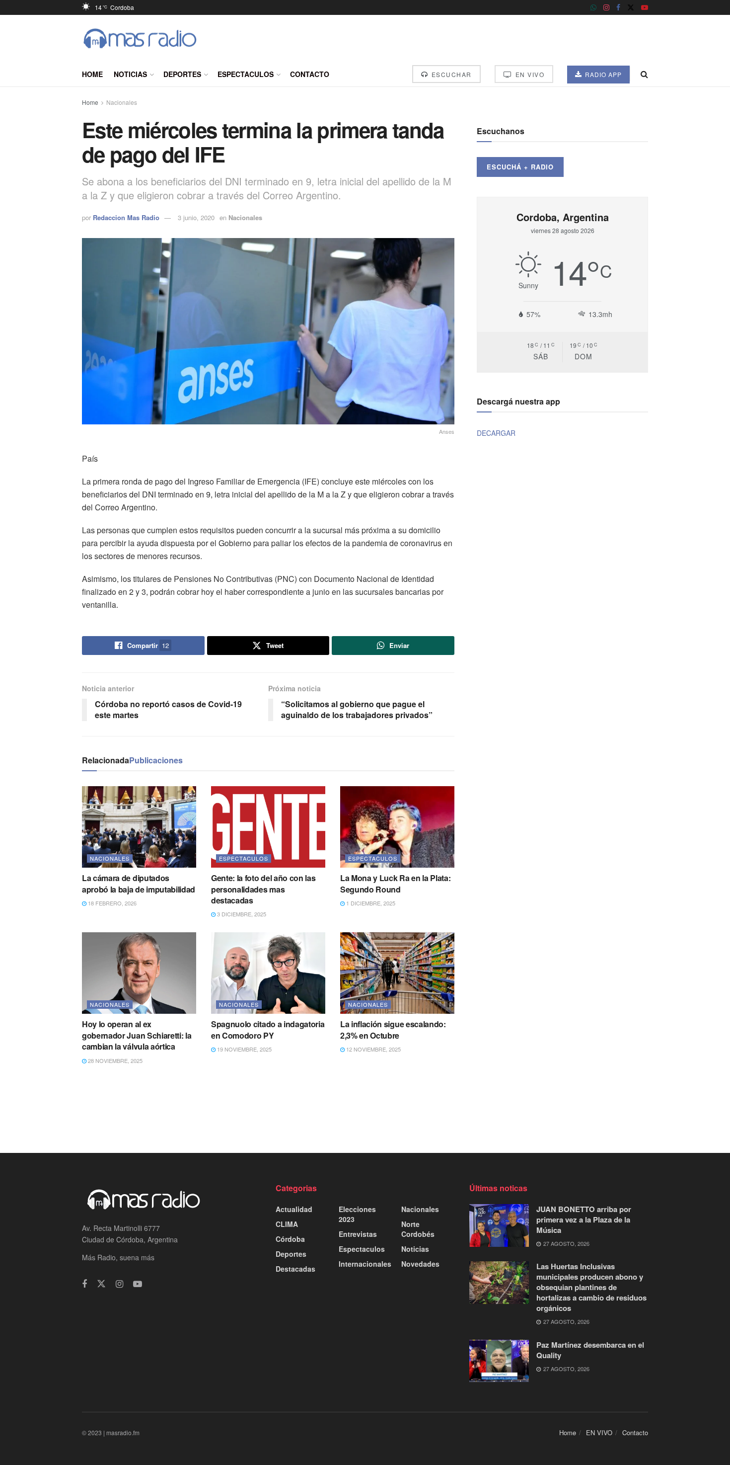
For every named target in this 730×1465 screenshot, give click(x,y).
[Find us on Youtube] (644, 7)
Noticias (130, 74)
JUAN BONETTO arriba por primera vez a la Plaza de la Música (583, 1219)
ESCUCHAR (450, 74)
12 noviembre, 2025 (373, 1049)
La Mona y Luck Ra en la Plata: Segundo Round (395, 883)
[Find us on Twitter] (630, 7)
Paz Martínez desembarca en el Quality (590, 1350)
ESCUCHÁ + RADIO (520, 166)
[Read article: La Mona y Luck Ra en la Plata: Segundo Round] (397, 827)
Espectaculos (246, 74)
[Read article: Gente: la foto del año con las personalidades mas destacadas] (268, 827)
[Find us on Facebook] (618, 7)
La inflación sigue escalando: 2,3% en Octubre (393, 1029)
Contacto (309, 74)
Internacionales (365, 1264)
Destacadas (295, 1269)
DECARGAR (496, 433)
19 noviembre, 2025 (244, 1049)
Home (92, 74)
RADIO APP (602, 74)
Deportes (182, 74)
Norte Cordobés (418, 1229)
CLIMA (287, 1224)
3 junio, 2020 (196, 217)
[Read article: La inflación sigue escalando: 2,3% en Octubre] (397, 973)
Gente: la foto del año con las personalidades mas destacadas (263, 889)
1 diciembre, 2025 (370, 903)
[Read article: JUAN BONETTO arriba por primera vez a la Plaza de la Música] (499, 1225)
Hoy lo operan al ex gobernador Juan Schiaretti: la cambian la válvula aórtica (136, 1035)
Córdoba (290, 1239)
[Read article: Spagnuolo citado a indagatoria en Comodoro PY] (268, 973)
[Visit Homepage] (140, 38)
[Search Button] (644, 74)
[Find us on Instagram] (606, 7)
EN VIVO (528, 74)
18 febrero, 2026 (111, 903)
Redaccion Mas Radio (126, 217)
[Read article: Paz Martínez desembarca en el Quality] (499, 1361)
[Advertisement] (365, 1108)
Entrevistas (358, 1234)
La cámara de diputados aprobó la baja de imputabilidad (138, 883)
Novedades (420, 1264)
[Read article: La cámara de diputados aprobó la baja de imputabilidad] (139, 827)
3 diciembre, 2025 (241, 914)
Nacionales (121, 102)
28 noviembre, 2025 (114, 1060)
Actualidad (294, 1209)
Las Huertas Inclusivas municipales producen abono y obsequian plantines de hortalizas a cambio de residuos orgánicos (591, 1287)
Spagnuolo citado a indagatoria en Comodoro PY (267, 1029)
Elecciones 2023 (357, 1214)
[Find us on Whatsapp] (593, 7)
